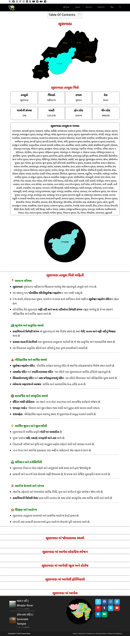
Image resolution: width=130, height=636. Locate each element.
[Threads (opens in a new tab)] (17, 2)
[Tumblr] (104, 608)
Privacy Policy (101, 633)
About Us (82, 633)
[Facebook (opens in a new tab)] (13, 2)
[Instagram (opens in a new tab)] (23, 2)
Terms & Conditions (115, 633)
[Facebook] (104, 602)
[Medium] (104, 614)
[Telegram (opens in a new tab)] (45, 2)
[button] (62, 610)
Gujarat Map (25, 633)
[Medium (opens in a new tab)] (41, 2)
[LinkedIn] (117, 602)
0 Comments (26, 609)
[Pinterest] (98, 608)
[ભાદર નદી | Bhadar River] (12, 604)
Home (75, 633)
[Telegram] (98, 614)
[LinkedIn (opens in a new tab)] (27, 2)
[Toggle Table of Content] (78, 14)
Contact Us (91, 633)
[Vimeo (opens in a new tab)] (37, 2)
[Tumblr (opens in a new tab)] (30, 2)
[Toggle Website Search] (120, 7)
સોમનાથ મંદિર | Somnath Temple (25, 619)
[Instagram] (111, 602)
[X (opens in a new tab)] (10, 2)
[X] (98, 602)
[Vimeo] (111, 608)
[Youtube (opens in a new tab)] (34, 2)
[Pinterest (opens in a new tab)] (20, 2)
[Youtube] (117, 608)
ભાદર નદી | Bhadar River (25, 603)
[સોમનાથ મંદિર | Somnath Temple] (12, 620)
